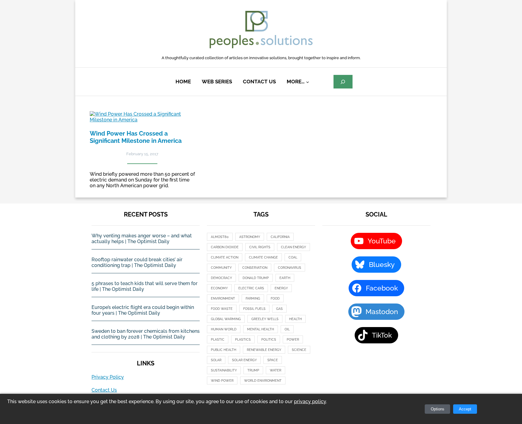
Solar (216, 360)
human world (224, 329)
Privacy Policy (108, 377)
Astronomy (249, 237)
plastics (243, 340)
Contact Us (104, 390)
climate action (224, 257)
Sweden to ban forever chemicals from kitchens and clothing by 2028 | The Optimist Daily (146, 334)
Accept (465, 409)
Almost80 (220, 237)
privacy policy (310, 401)
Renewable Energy (264, 350)
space (272, 360)
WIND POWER (222, 381)
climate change (263, 257)
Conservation (254, 268)
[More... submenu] (307, 81)
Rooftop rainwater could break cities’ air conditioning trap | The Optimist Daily (137, 262)
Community (221, 268)
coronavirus (289, 268)
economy (219, 288)
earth (284, 278)
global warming (226, 319)
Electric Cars (251, 288)
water (275, 370)
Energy (281, 288)
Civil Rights (259, 247)
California (280, 237)
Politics (268, 340)
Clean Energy (293, 247)
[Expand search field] (343, 81)
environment (223, 298)
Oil (287, 329)
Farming (253, 298)
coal (292, 257)
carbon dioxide (225, 247)
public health (223, 350)
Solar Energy (244, 360)
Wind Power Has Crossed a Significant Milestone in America (136, 137)
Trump (253, 370)
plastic (217, 340)
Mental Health (260, 329)
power (293, 340)
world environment (263, 381)
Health (295, 319)
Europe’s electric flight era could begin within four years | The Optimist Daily (143, 310)
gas (279, 309)
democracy (221, 278)
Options (437, 409)
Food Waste (222, 309)
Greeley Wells (265, 319)
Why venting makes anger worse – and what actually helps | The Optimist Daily (142, 238)
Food (275, 298)
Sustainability (224, 370)
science (299, 350)
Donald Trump (256, 278)
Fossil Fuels (254, 309)
